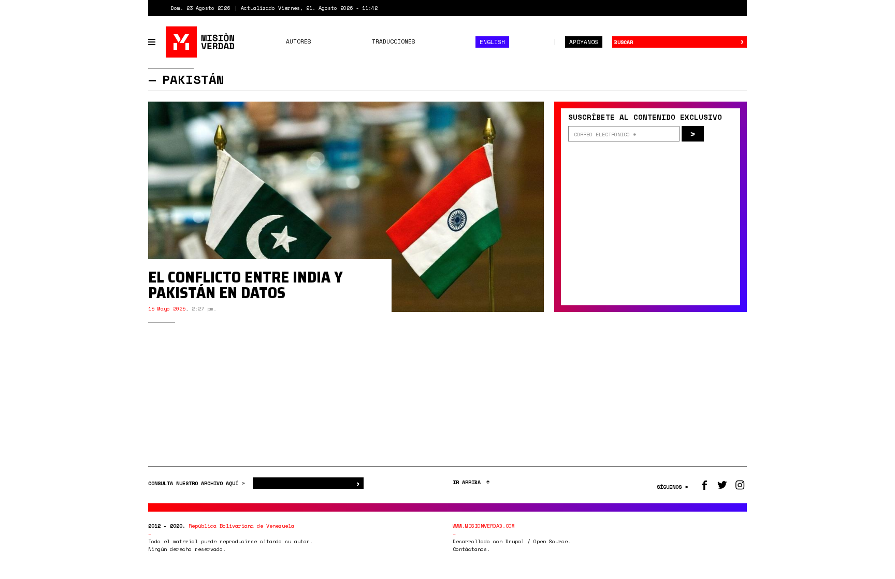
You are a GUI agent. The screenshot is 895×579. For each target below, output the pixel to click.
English (492, 42)
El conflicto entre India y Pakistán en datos (245, 285)
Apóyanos (583, 42)
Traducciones (393, 41)
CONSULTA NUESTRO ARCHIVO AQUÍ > (198, 483)
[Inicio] (201, 42)
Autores (298, 41)
